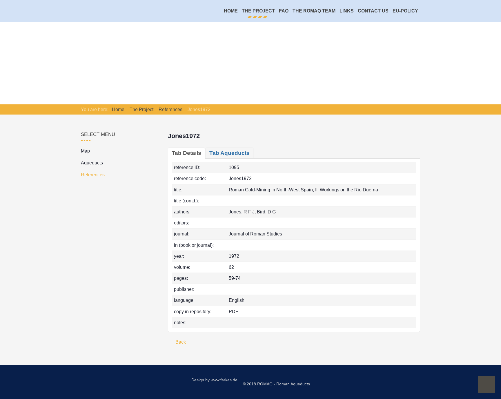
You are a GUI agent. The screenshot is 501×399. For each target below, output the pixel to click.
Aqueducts (92, 162)
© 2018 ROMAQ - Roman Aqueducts (276, 384)
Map (85, 150)
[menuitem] (231, 11)
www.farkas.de (224, 380)
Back (180, 342)
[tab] (186, 153)
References (93, 174)
